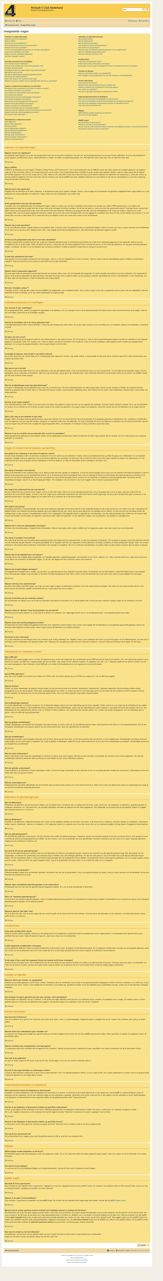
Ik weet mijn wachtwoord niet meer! (17, 52)
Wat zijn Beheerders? (85, 39)
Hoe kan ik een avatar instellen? (16, 77)
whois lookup (9, 1215)
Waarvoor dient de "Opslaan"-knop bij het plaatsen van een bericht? (28, 110)
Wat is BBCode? (10, 122)
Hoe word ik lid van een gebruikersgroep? (92, 45)
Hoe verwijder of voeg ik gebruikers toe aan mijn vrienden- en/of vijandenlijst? (105, 75)
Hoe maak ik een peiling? (14, 95)
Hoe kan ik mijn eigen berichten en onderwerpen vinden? (98, 91)
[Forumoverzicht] (17, 10)
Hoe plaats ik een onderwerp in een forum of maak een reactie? (27, 88)
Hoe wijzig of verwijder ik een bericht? (18, 90)
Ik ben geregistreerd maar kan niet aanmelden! (21, 45)
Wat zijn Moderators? (85, 41)
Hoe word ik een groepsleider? (89, 48)
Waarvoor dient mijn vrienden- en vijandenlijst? (94, 73)
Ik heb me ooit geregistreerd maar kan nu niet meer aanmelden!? (27, 50)
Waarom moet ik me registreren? (16, 39)
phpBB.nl (85, 1260)
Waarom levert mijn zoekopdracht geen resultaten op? (97, 85)
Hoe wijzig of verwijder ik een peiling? (18, 99)
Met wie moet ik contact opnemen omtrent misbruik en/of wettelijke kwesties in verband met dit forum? (113, 127)
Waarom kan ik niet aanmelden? (16, 48)
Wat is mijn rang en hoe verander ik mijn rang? (21, 79)
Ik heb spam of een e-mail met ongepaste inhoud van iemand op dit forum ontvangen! (107, 66)
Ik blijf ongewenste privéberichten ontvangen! (94, 64)
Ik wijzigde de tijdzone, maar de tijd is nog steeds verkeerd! (25, 70)
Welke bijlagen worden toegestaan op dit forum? (95, 113)
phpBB (70, 1255)
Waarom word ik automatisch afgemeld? (19, 54)
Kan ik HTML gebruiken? (13, 124)
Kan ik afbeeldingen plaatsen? (15, 128)
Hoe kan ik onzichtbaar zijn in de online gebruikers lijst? (24, 66)
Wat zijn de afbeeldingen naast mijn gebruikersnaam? (23, 74)
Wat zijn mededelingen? (13, 132)
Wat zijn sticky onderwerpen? (15, 135)
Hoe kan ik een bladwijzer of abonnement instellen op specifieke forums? (103, 103)
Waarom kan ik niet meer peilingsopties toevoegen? (23, 97)
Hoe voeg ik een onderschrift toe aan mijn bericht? (22, 93)
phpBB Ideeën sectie (118, 1200)
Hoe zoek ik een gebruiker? (87, 89)
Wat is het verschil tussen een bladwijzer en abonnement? (98, 99)
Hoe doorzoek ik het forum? (87, 83)
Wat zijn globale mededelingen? (16, 130)
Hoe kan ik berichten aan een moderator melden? (22, 108)
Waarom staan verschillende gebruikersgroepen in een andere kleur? (102, 50)
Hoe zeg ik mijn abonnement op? (89, 105)
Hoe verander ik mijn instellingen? (17, 64)
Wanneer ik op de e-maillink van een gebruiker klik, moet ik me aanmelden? (31, 81)
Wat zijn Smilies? (11, 126)
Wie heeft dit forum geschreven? (89, 122)
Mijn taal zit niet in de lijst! (13, 72)
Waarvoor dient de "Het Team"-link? (90, 54)
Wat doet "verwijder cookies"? (15, 56)
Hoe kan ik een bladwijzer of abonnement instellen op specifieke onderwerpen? (105, 101)
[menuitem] (18, 21)
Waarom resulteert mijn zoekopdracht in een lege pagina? (98, 87)
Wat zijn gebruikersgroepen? (88, 43)
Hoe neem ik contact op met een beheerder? (93, 129)
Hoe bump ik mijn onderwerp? (15, 114)
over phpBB (33, 1188)
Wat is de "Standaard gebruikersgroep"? (92, 52)
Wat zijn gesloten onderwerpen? (16, 137)
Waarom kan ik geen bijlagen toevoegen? (19, 103)
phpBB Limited (86, 1186)
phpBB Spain (79, 1257)
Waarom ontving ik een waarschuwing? (18, 106)
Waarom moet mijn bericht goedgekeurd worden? (22, 112)
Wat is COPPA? (10, 41)
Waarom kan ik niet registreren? (16, 43)
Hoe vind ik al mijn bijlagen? (88, 115)
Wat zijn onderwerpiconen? (14, 139)
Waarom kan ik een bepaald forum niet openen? (21, 101)
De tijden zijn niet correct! (13, 68)
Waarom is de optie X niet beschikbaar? (92, 124)
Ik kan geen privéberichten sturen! (90, 61)
